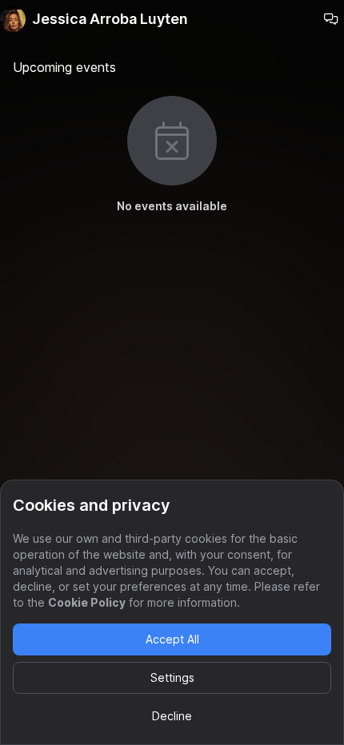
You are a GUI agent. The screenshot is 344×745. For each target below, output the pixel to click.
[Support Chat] (331, 19)
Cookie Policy (87, 602)
